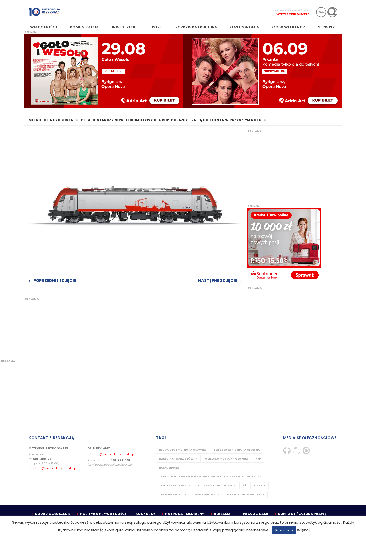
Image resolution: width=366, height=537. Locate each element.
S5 (244, 485)
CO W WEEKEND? (288, 27)
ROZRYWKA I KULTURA (196, 27)
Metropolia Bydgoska (44, 11)
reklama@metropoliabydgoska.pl (111, 454)
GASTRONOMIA (244, 27)
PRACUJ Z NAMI (254, 513)
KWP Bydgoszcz (207, 494)
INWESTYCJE (124, 27)
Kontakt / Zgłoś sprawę (302, 513)
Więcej (303, 530)
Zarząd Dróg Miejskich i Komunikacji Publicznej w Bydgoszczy (210, 476)
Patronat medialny (184, 513)
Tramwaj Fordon (173, 494)
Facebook (287, 450)
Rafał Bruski (169, 468)
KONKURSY (146, 513)
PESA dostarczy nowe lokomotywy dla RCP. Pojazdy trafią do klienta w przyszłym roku (171, 120)
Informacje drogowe (321, 12)
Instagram (306, 450)
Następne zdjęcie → (220, 280)
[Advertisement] (117, 325)
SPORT (155, 27)
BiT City (259, 485)
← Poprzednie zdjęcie (52, 280)
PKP (258, 459)
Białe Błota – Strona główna (236, 450)
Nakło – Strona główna (178, 459)
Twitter (296, 450)
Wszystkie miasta (293, 14)
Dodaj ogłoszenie (53, 513)
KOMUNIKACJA (84, 27)
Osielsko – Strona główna (226, 459)
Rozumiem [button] (284, 530)
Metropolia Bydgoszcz (245, 494)
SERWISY (326, 27)
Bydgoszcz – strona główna (182, 450)
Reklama (222, 513)
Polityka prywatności (103, 513)
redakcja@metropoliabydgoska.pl (53, 468)
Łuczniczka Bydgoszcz (216, 485)
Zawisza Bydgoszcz (175, 485)
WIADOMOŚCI (43, 27)
